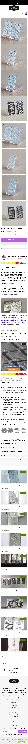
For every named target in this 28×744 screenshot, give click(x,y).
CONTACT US (14, 717)
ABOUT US (14, 705)
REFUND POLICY (14, 710)
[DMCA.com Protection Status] (21, 742)
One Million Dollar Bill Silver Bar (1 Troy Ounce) (14, 611)
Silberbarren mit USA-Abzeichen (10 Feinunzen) (11, 485)
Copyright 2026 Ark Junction (10, 742)
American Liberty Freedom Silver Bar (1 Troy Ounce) (13, 653)
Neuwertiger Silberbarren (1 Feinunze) (11, 569)
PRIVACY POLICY (14, 712)
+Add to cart (14, 239)
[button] (14, 243)
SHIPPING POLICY (14, 708)
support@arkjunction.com (16, 699)
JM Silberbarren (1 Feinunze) (9, 590)
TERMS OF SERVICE (14, 714)
